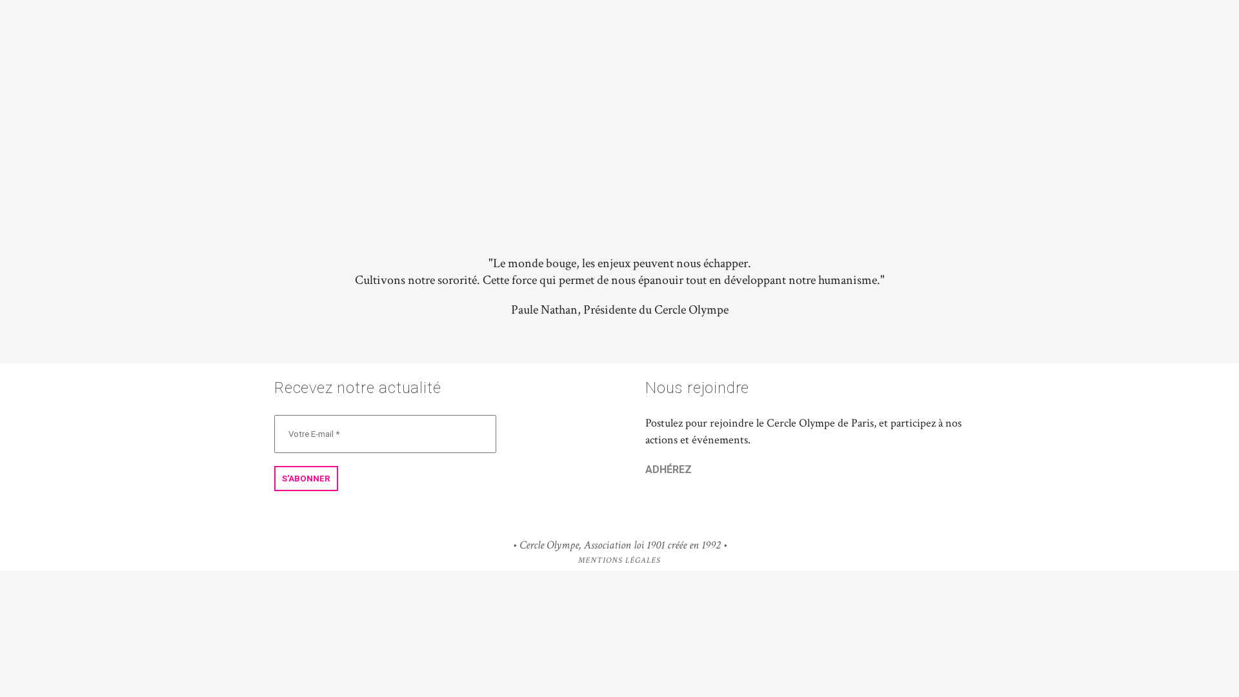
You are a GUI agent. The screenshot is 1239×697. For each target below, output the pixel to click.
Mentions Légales (619, 560)
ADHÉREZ (668, 469)
